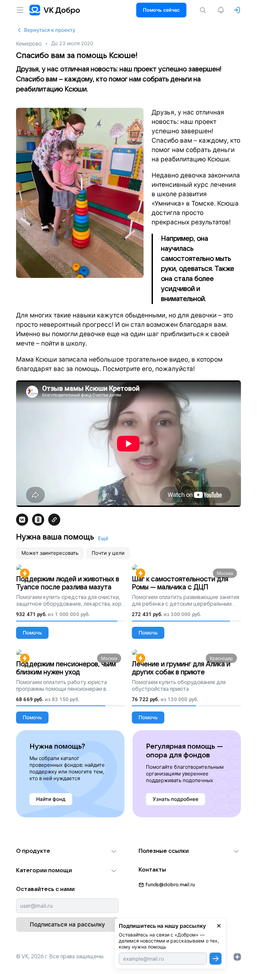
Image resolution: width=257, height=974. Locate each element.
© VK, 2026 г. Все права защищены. (60, 957)
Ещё (103, 538)
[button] (67, 851)
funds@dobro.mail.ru (170, 884)
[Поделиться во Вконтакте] (22, 520)
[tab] (50, 553)
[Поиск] (204, 10)
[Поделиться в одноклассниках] (38, 520)
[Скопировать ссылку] (54, 520)
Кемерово (29, 43)
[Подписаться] (215, 959)
